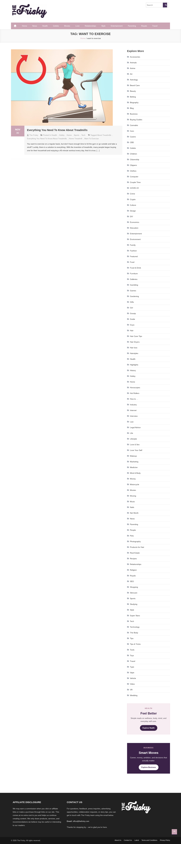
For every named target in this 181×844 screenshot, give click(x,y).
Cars (132, 131)
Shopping (134, 587)
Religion (133, 570)
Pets (132, 536)
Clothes (133, 171)
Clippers (133, 165)
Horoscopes (135, 387)
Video (132, 684)
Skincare (133, 593)
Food (132, 262)
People (133, 530)
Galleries (133, 279)
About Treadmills (104, 135)
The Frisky (33, 135)
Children (133, 154)
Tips (131, 638)
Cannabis (134, 125)
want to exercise (91, 138)
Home (24, 26)
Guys (132, 325)
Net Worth (134, 513)
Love (77, 26)
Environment (135, 239)
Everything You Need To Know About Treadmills (57, 130)
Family (133, 245)
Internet (133, 410)
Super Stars (135, 616)
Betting (133, 97)
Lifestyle (133, 439)
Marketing (134, 462)
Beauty (133, 91)
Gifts (132, 302)
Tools (132, 650)
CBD (132, 142)
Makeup (133, 456)
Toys (132, 655)
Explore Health (149, 728)
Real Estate (135, 553)
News (34, 26)
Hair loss (133, 348)
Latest (136, 840)
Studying (133, 604)
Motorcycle (134, 484)
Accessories (135, 57)
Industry (133, 405)
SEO (132, 581)
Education (134, 228)
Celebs (56, 26)
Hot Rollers (134, 393)
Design (133, 211)
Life (131, 433)
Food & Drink (135, 268)
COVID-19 (134, 188)
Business (134, 114)
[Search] (165, 5)
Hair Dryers (135, 342)
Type (132, 667)
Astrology (134, 80)
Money (133, 479)
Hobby (62, 135)
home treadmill (75, 138)
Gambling (134, 285)
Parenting (132, 26)
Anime (132, 68)
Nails (132, 507)
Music (132, 501)
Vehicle (133, 678)
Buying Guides (136, 120)
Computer (134, 177)
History (133, 370)
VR (131, 690)
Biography (134, 102)
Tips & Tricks (135, 644)
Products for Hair (137, 547)
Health (45, 26)
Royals (144, 26)
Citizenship (134, 159)
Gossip (133, 313)
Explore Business (148, 767)
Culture (133, 205)
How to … (134, 399)
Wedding (133, 695)
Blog (132, 108)
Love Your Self (136, 450)
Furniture (134, 273)
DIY (131, 216)
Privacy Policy (165, 840)
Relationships (90, 26)
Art (131, 74)
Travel (154, 26)
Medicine (134, 467)
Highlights (134, 365)
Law (131, 422)
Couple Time (135, 182)
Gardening (134, 296)
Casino (133, 137)
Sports (76, 135)
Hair (131, 330)
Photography (135, 541)
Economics (134, 222)
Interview (134, 416)
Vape (132, 673)
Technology (135, 627)
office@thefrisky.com (81, 821)
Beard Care (135, 85)
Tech (83, 135)
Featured (134, 256)
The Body (134, 633)
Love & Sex (135, 444)
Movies (67, 26)
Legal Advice (135, 427)
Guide (132, 319)
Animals (133, 63)
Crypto (133, 199)
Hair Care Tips (136, 336)
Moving (133, 496)
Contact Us (128, 840)
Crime (132, 194)
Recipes (133, 558)
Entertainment (117, 26)
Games (133, 291)
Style (103, 26)
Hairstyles (134, 353)
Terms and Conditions (149, 840)
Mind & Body (135, 473)
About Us (118, 840)
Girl (131, 308)
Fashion (133, 251)
